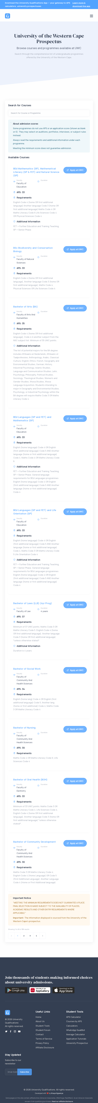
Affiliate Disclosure (45, 1047)
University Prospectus (77, 1043)
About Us (40, 1021)
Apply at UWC (76, 170)
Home (38, 1017)
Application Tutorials (76, 1038)
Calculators (72, 1025)
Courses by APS (74, 1021)
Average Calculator (75, 1034)
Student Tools (43, 1025)
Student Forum (43, 1030)
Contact (40, 1034)
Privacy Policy (42, 1043)
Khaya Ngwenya (57, 1093)
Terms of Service (44, 1038)
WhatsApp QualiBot (75, 1030)
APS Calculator (73, 1017)
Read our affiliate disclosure (62, 1101)
